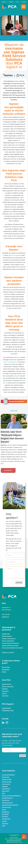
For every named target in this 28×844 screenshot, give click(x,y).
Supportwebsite (6, 708)
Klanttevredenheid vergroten (10, 645)
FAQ (17, 2)
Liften (3, 826)
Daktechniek (5, 791)
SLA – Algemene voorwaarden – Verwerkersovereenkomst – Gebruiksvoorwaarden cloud (14, 840)
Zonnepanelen (6, 788)
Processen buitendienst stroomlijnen (12, 648)
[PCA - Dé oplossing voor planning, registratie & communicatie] (9, 6)
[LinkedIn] (3, 722)
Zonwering (5, 823)
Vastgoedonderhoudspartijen (10, 805)
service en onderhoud (9, 362)
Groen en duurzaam (7, 686)
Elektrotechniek (6, 807)
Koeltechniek (5, 777)
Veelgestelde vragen (8, 710)
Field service (5, 800)
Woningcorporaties (7, 802)
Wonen (4, 809)
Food (3, 793)
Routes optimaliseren (8, 641)
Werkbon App (6, 634)
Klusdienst (5, 816)
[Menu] (23, 7)
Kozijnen (4, 821)
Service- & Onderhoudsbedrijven (11, 795)
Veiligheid (4, 689)
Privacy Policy (14, 837)
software (17, 81)
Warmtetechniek (6, 782)
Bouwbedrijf (5, 814)
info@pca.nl (5, 617)
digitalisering (17, 357)
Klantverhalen (6, 667)
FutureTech (5, 696)
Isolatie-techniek (7, 779)
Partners (4, 693)
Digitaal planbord (7, 636)
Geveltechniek (6, 819)
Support (11, 2)
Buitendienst (5, 812)
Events (4, 2)
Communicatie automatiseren (10, 643)
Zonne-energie (6, 784)
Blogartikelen (5, 669)
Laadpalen (5, 786)
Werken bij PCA (6, 684)
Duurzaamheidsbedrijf (8, 775)
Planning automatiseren (9, 638)
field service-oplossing (15, 255)
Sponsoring (5, 691)
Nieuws (4, 672)
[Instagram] (7, 722)
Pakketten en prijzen (8, 652)
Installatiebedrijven (7, 798)
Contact (24, 2)
